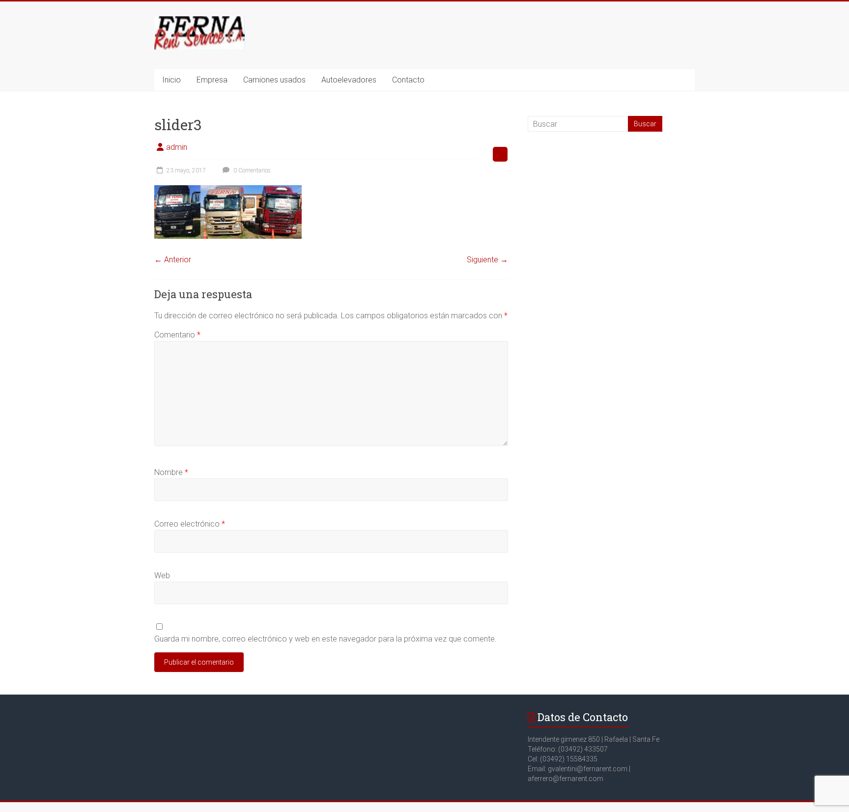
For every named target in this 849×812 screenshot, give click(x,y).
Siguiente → (487, 259)
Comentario (177, 334)
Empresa (212, 79)
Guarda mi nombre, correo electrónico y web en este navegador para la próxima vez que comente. (325, 639)
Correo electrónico (189, 524)
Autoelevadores (348, 79)
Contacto (408, 79)
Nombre (171, 472)
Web (162, 575)
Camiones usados (274, 79)
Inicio (171, 79)
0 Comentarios (251, 170)
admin (176, 147)
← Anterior (172, 259)
